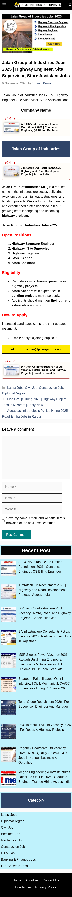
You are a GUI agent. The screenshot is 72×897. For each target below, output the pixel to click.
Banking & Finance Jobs (18, 859)
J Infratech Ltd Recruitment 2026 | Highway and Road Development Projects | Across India (42, 171)
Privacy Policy (46, 887)
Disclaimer (23, 887)
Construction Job (51, 387)
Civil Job (31, 387)
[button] (69, 5)
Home (17, 880)
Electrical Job (10, 834)
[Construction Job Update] (38, 5)
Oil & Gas (8, 853)
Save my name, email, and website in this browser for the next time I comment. (35, 520)
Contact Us (51, 880)
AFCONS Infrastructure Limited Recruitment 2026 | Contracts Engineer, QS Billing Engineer (40, 127)
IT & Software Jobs (14, 866)
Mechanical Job (12, 840)
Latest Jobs (15, 387)
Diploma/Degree (13, 393)
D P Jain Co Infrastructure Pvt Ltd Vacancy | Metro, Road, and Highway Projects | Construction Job (43, 370)
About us (32, 880)
